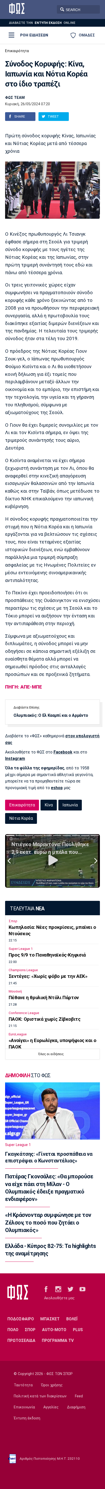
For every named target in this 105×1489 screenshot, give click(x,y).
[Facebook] (46, 1289)
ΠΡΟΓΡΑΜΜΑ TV (58, 1340)
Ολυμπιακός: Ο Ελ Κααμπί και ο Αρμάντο (51, 715)
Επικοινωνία (24, 1407)
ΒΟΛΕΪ (72, 1318)
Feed (79, 1396)
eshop (57, 787)
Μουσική (15, 991)
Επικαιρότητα (17, 51)
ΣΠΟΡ (30, 1329)
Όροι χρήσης (52, 1385)
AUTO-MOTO (54, 1329)
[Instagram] (58, 1289)
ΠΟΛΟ (12, 1329)
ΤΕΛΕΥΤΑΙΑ (27, 909)
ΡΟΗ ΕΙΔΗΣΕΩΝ (34, 35)
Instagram (15, 758)
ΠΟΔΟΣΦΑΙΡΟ (20, 1318)
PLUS (78, 1329)
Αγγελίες (51, 1407)
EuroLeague (18, 1034)
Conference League (24, 1013)
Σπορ (13, 921)
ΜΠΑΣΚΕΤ (50, 1318)
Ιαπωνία (70, 805)
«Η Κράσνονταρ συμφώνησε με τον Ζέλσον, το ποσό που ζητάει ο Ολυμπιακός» (48, 1222)
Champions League (23, 970)
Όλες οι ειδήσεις (51, 1054)
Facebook (63, 752)
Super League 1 (21, 949)
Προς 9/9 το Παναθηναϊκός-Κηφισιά (47, 955)
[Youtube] (82, 1289)
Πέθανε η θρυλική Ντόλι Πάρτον (44, 997)
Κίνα (49, 805)
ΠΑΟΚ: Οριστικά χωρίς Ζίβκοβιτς (45, 1019)
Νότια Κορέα (21, 818)
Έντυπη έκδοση (27, 1418)
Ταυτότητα (23, 1385)
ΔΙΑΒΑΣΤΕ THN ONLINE (42, 23)
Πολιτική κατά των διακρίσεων (40, 1396)
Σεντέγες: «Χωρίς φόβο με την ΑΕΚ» (48, 976)
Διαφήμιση (76, 1407)
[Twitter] (70, 1289)
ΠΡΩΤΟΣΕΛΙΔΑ (21, 1340)
